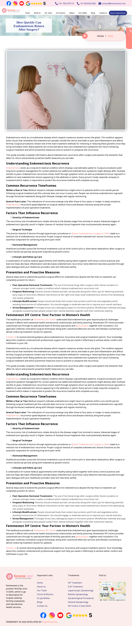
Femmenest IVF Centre (45, 319)
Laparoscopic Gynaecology (80, 590)
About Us (37, 13)
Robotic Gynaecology (78, 594)
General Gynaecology (78, 602)
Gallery (71, 13)
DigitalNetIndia (49, 621)
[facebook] (43, 615)
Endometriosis (13, 167)
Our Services (60, 13)
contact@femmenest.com (113, 3)
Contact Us (103, 13)
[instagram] (52, 615)
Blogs (93, 13)
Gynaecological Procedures (81, 598)
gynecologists (82, 325)
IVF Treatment (75, 582)
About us (41, 586)
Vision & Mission (45, 594)
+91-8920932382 (87, 3)
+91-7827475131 (66, 3)
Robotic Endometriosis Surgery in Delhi (91, 233)
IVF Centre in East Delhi (79, 605)
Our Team (48, 13)
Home (28, 13)
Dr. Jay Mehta (43, 598)
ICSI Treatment (75, 586)
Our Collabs (82, 13)
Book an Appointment (118, 13)
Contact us (11, 337)
